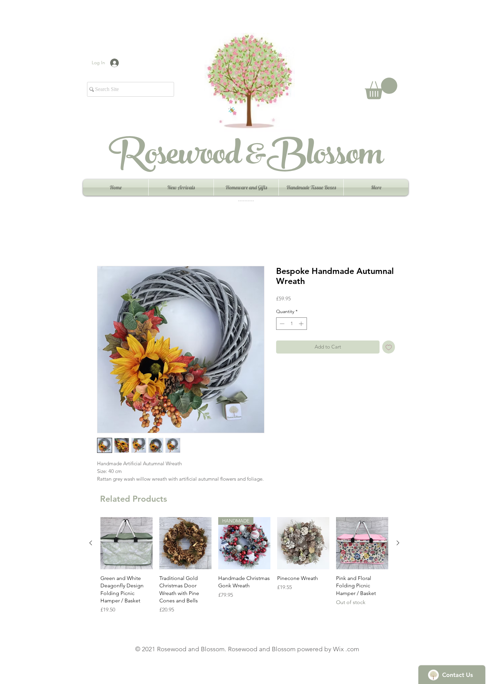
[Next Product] (398, 543)
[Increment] (302, 323)
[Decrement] (281, 323)
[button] (381, 88)
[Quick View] (126, 543)
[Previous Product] (91, 543)
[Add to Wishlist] (388, 347)
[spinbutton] (291, 323)
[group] (244, 569)
